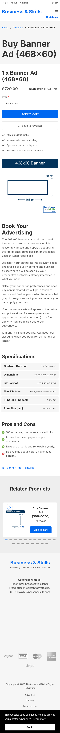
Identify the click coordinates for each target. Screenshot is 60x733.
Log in (55, 2)
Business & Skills (22, 12)
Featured (29, 467)
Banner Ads (12, 103)
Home (5, 2)
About (14, 2)
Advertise (24, 2)
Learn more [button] (39, 719)
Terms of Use (30, 706)
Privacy (30, 700)
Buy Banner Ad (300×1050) (40, 512)
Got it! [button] (30, 727)
